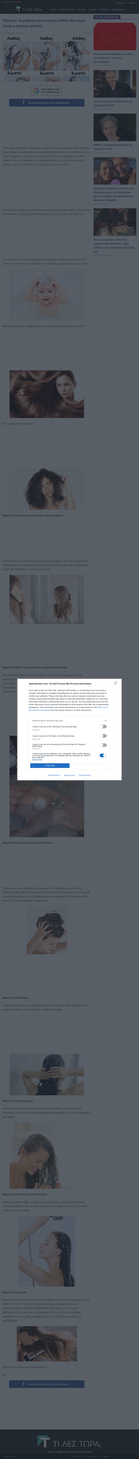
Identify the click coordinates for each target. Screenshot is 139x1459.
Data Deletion (54, 775)
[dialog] (69, 729)
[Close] (116, 683)
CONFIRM (50, 766)
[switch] (103, 726)
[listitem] (69, 720)
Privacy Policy (85, 775)
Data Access (69, 775)
